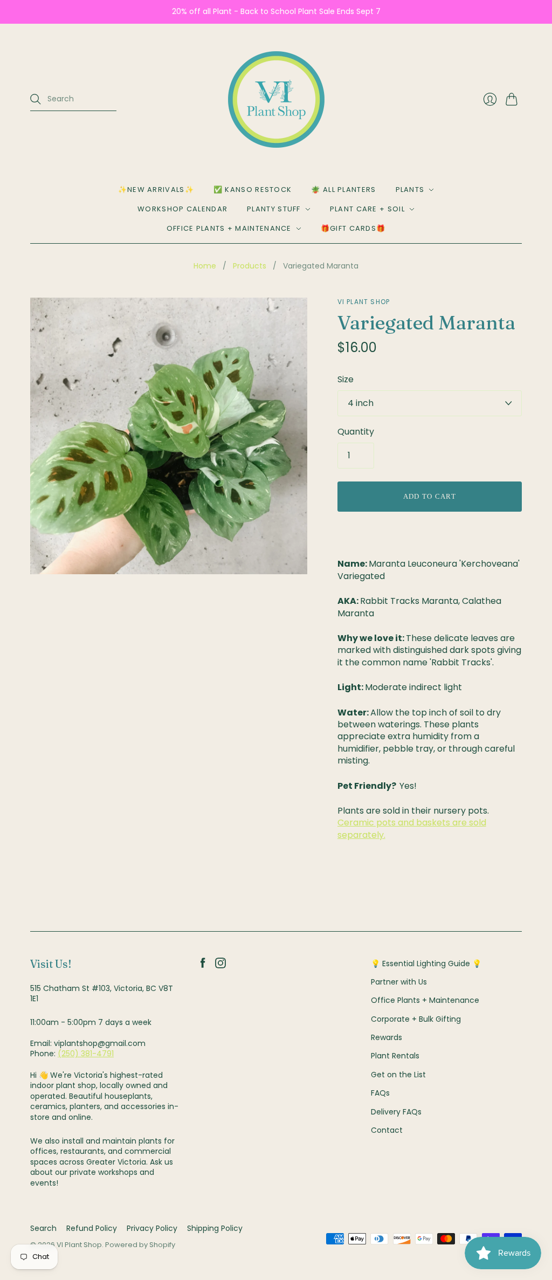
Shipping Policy (215, 1228)
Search (43, 1228)
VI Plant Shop (363, 301)
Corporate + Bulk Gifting (416, 1019)
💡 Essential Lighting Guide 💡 (426, 963)
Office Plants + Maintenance (229, 228)
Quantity (355, 432)
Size (345, 380)
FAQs (380, 1093)
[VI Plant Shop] (276, 99)
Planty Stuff (274, 209)
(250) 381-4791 (86, 1053)
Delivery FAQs (396, 1111)
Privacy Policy (152, 1228)
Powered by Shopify (140, 1245)
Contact (387, 1130)
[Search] (35, 99)
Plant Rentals (395, 1055)
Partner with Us (399, 981)
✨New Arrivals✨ (156, 189)
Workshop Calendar (182, 209)
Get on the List (398, 1074)
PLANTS (410, 189)
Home (205, 266)
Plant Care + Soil (367, 209)
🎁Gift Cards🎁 (353, 228)
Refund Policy (91, 1228)
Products (249, 266)
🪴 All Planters (343, 189)
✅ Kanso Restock (252, 189)
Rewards (386, 1037)
